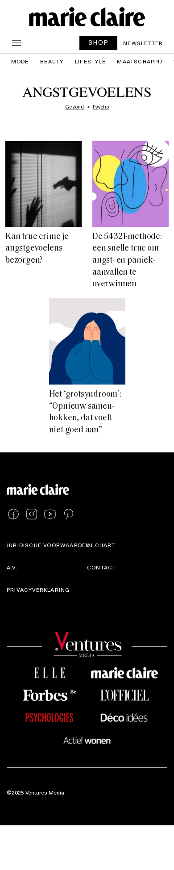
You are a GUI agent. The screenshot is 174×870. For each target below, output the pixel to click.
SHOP (98, 42)
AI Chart (101, 545)
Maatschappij (139, 61)
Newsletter (143, 43)
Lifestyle (90, 61)
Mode (20, 61)
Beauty (51, 61)
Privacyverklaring (38, 590)
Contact (101, 567)
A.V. (12, 567)
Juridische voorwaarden (48, 545)
